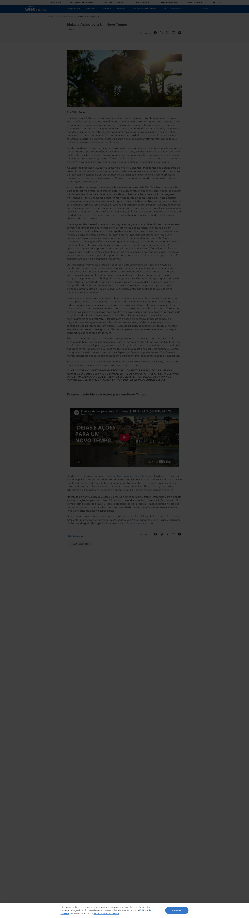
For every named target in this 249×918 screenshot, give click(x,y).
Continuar (177, 910)
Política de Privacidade (106, 913)
